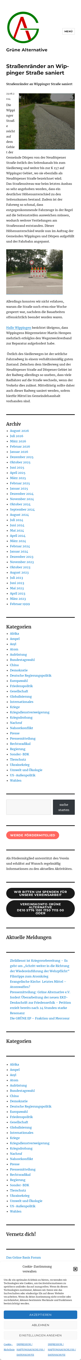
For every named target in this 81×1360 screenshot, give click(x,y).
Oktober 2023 (20, 567)
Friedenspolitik (21, 686)
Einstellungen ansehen (40, 1335)
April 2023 (17, 593)
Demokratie (19, 670)
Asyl (13, 644)
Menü (68, 31)
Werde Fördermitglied (32, 835)
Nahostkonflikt (21, 728)
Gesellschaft (19, 691)
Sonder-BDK (19, 754)
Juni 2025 (17, 467)
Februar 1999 (20, 604)
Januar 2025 (19, 488)
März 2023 (18, 599)
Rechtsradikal (20, 744)
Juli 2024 (16, 520)
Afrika (14, 633)
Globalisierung (21, 696)
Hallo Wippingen (18, 328)
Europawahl (19, 681)
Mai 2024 (17, 530)
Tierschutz (18, 759)
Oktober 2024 (20, 504)
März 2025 (18, 478)
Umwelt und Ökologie (26, 770)
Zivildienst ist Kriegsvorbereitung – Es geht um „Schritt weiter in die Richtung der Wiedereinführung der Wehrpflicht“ (40, 966)
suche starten (63, 807)
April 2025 (17, 473)
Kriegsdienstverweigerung (30, 712)
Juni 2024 (17, 525)
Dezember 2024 (22, 494)
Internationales (21, 702)
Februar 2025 (20, 483)
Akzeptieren (40, 1315)
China (14, 665)
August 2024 (19, 515)
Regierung (17, 749)
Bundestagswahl (22, 660)
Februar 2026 (20, 446)
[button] (75, 1269)
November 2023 (22, 562)
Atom (14, 649)
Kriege (15, 707)
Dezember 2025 (22, 457)
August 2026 (19, 431)
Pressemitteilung (23, 738)
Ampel (15, 639)
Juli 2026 (16, 436)
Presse (15, 733)
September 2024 (22, 509)
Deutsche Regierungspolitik (30, 675)
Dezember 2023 (21, 557)
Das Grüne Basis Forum (23, 1257)
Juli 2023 (16, 578)
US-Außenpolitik (22, 775)
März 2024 (18, 541)
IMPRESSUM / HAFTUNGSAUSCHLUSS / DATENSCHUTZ (31, 1349)
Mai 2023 (17, 588)
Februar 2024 (20, 546)
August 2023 (19, 572)
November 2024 (22, 499)
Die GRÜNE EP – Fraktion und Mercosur (40, 1018)
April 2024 (17, 536)
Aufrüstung (18, 654)
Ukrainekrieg (20, 765)
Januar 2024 (19, 551)
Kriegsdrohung (21, 717)
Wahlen (15, 780)
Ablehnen (40, 1325)
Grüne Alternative (26, 49)
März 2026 (18, 441)
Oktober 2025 (20, 462)
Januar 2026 (19, 452)
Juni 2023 (17, 583)
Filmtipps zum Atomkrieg (29, 976)
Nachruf (16, 723)
